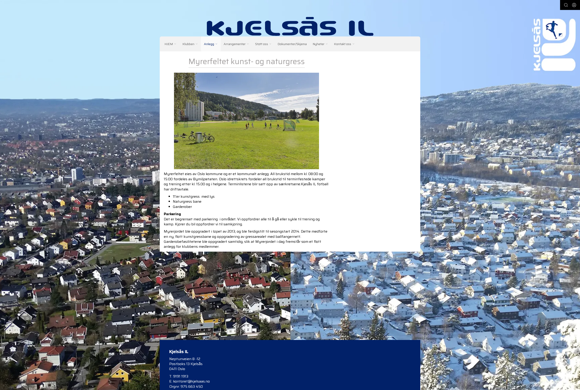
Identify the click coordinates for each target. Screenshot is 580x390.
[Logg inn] (574, 5)
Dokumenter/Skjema (292, 43)
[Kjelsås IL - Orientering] (290, 26)
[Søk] (566, 5)
